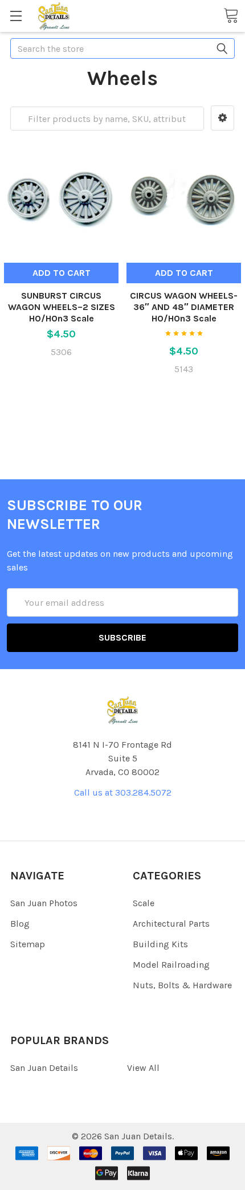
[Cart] (231, 15)
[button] (222, 118)
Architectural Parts (171, 923)
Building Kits (160, 944)
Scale (143, 903)
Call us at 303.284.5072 (123, 792)
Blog (20, 923)
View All (143, 1067)
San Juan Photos (43, 903)
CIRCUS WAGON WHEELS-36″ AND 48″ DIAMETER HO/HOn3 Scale (184, 307)
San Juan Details (44, 1067)
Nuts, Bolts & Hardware (182, 985)
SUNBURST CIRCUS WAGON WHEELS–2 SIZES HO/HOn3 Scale (61, 307)
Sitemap (27, 944)
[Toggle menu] (15, 15)
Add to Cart (61, 272)
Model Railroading (171, 964)
